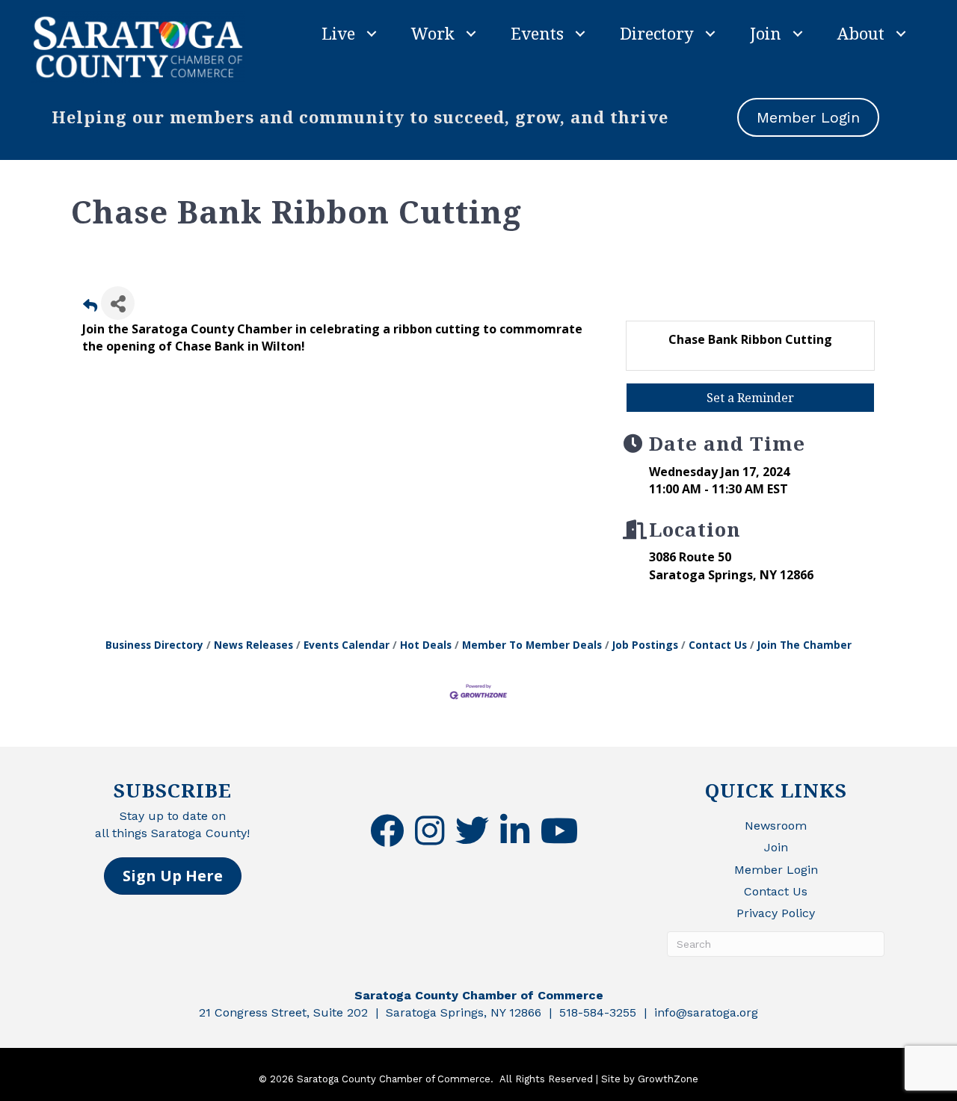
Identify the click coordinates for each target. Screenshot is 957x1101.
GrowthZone (668, 1079)
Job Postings (645, 645)
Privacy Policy (775, 913)
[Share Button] (118, 303)
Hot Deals (426, 645)
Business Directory (154, 645)
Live (338, 33)
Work (433, 33)
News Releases (253, 645)
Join (765, 33)
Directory (657, 33)
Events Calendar (347, 645)
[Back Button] (90, 307)
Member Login (776, 870)
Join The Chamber (804, 645)
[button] (172, 876)
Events (537, 33)
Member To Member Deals (532, 645)
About (860, 33)
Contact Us (718, 645)
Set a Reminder (750, 397)
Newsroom (776, 825)
